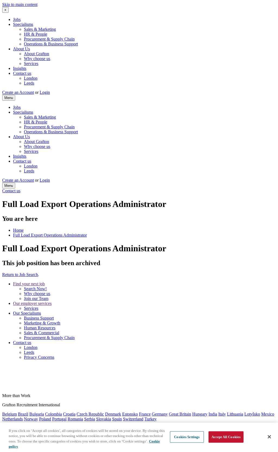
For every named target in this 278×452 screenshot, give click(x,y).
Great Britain (180, 414)
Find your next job (29, 283)
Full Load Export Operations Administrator (50, 235)
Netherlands (12, 419)
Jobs (17, 19)
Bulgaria (36, 414)
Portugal (59, 419)
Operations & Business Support (51, 44)
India (212, 414)
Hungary (199, 414)
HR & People (35, 34)
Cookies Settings (187, 437)
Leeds (29, 83)
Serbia (89, 419)
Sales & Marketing (40, 29)
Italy (222, 414)
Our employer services (32, 303)
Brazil (23, 414)
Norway (31, 419)
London (30, 78)
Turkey (150, 419)
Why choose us (37, 58)
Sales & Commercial (41, 332)
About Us (21, 49)
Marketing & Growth (42, 323)
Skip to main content (19, 4)
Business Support (39, 318)
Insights (19, 68)
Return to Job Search (20, 274)
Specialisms (23, 24)
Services (31, 63)
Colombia (53, 414)
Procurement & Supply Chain (49, 39)
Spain (117, 419)
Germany (160, 414)
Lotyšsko (252, 414)
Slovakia (103, 419)
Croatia (69, 414)
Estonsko (130, 414)
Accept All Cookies (226, 437)
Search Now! (35, 288)
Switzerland (133, 419)
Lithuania (235, 414)
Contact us (22, 73)
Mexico (267, 414)
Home (18, 230)
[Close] (269, 437)
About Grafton (36, 53)
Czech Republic (90, 414)
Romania (75, 419)
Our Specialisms (27, 313)
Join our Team (36, 298)
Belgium (9, 414)
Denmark (113, 414)
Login (45, 92)
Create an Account (18, 92)
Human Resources (39, 328)
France (145, 414)
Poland (45, 419)
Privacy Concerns (39, 357)
